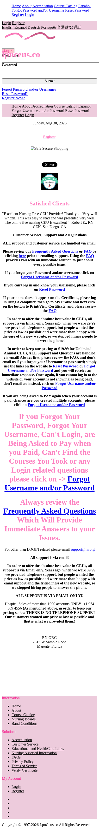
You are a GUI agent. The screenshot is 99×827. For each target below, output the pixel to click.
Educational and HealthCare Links (38, 748)
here (22, 256)
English (7, 27)
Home (16, 6)
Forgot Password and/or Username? (29, 89)
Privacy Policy (23, 761)
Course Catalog (65, 6)
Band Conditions (24, 723)
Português (48, 27)
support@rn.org (83, 549)
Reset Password (77, 10)
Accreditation (42, 6)
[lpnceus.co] (30, 46)
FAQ (88, 251)
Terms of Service (24, 766)
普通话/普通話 (69, 27)
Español (84, 6)
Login (29, 15)
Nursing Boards (24, 719)
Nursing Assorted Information (34, 753)
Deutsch (34, 27)
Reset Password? (15, 94)
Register (18, 15)
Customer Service (25, 744)
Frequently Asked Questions (55, 251)
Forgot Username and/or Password (38, 110)
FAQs (16, 757)
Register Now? (13, 98)
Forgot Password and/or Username (38, 10)
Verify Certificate (24, 770)
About (26, 6)
